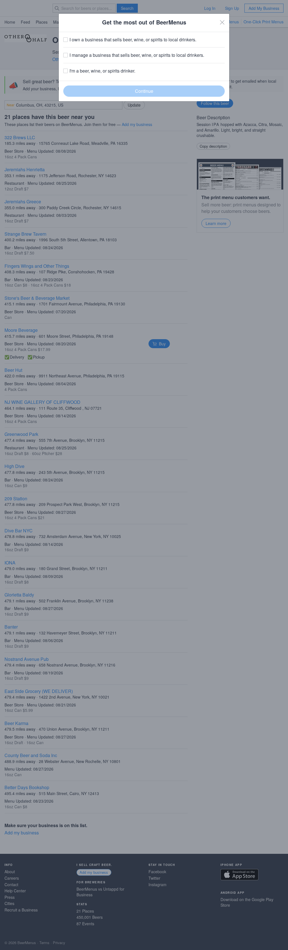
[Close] (222, 22)
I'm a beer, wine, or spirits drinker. (102, 71)
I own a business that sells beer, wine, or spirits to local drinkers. (132, 40)
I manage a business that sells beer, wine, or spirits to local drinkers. (136, 55)
